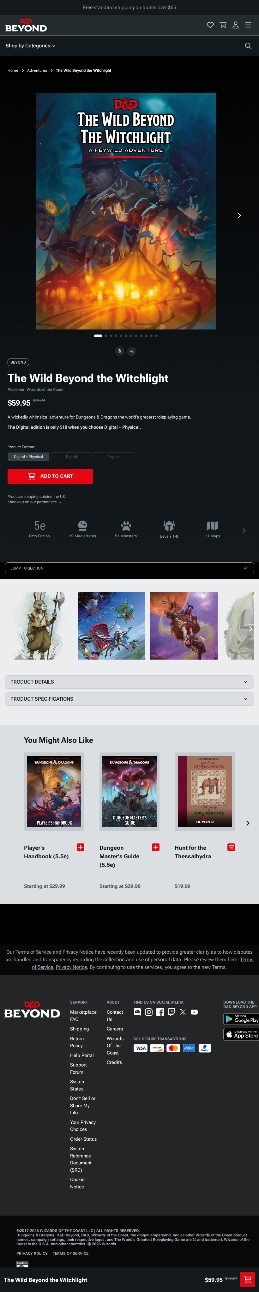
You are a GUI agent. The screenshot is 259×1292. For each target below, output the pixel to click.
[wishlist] (210, 25)
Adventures (37, 70)
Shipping (79, 1029)
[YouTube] (194, 1012)
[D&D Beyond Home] (26, 25)
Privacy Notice (71, 967)
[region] (126, 211)
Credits (114, 1062)
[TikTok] (205, 1012)
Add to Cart (56, 476)
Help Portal (82, 1055)
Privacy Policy (32, 1253)
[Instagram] (149, 1012)
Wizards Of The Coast (115, 1046)
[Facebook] (160, 1012)
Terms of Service (70, 1253)
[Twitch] (171, 1012)
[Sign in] (235, 25)
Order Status (83, 1139)
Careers (115, 1029)
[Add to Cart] (231, 847)
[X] (183, 1012)
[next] (238, 215)
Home (13, 70)
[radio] (28, 456)
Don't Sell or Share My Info (82, 1105)
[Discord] (137, 1012)
